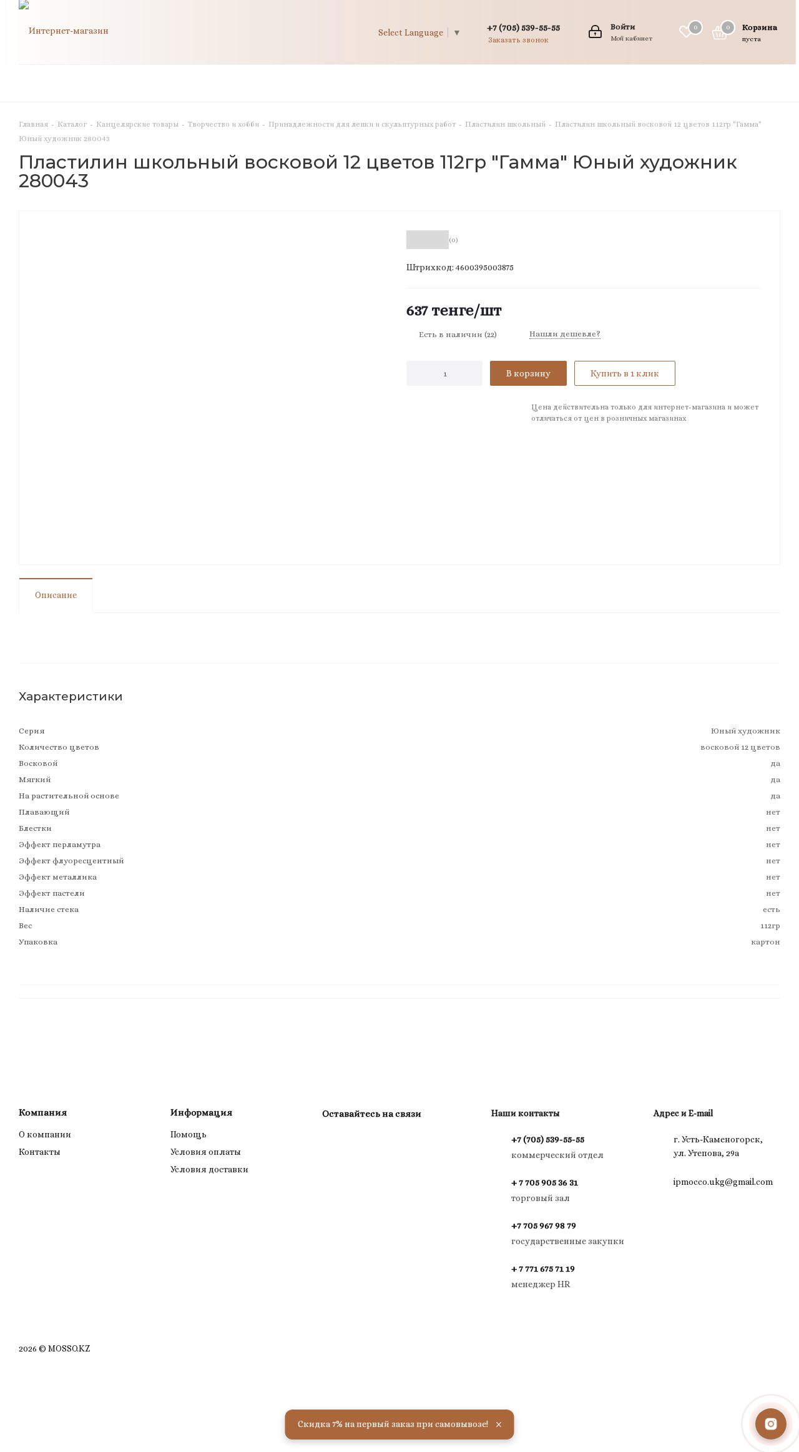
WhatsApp (365, 1142)
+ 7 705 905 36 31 (544, 1182)
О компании (45, 1134)
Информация (201, 1112)
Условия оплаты (205, 1152)
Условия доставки (209, 1169)
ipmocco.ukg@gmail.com (723, 1182)
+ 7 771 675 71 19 (543, 1268)
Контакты (40, 1152)
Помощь (188, 1134)
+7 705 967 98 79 (543, 1225)
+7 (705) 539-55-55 (523, 27)
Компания (43, 1112)
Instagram (334, 1142)
